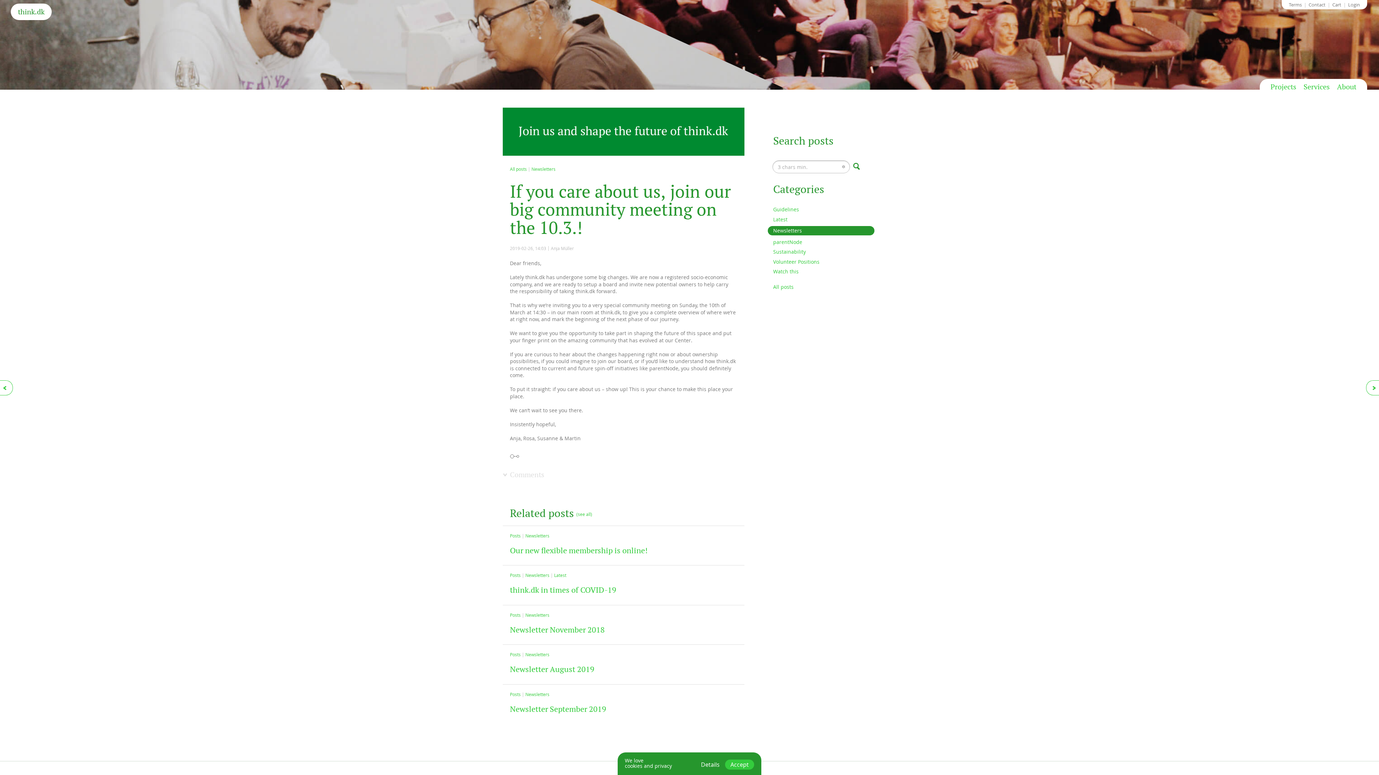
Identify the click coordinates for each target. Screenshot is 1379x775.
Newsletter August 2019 (552, 669)
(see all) (584, 514)
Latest (560, 575)
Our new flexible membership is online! (578, 550)
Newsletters (543, 169)
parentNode (787, 242)
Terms (1295, 4)
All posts (518, 169)
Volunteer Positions (796, 261)
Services (1317, 86)
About (1346, 86)
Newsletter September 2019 (558, 709)
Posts (515, 536)
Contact (1317, 4)
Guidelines (786, 209)
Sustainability (789, 251)
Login (1354, 4)
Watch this (786, 271)
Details (710, 765)
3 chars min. (788, 160)
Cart (1336, 4)
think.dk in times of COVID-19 (563, 590)
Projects (1283, 86)
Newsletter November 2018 (557, 630)
